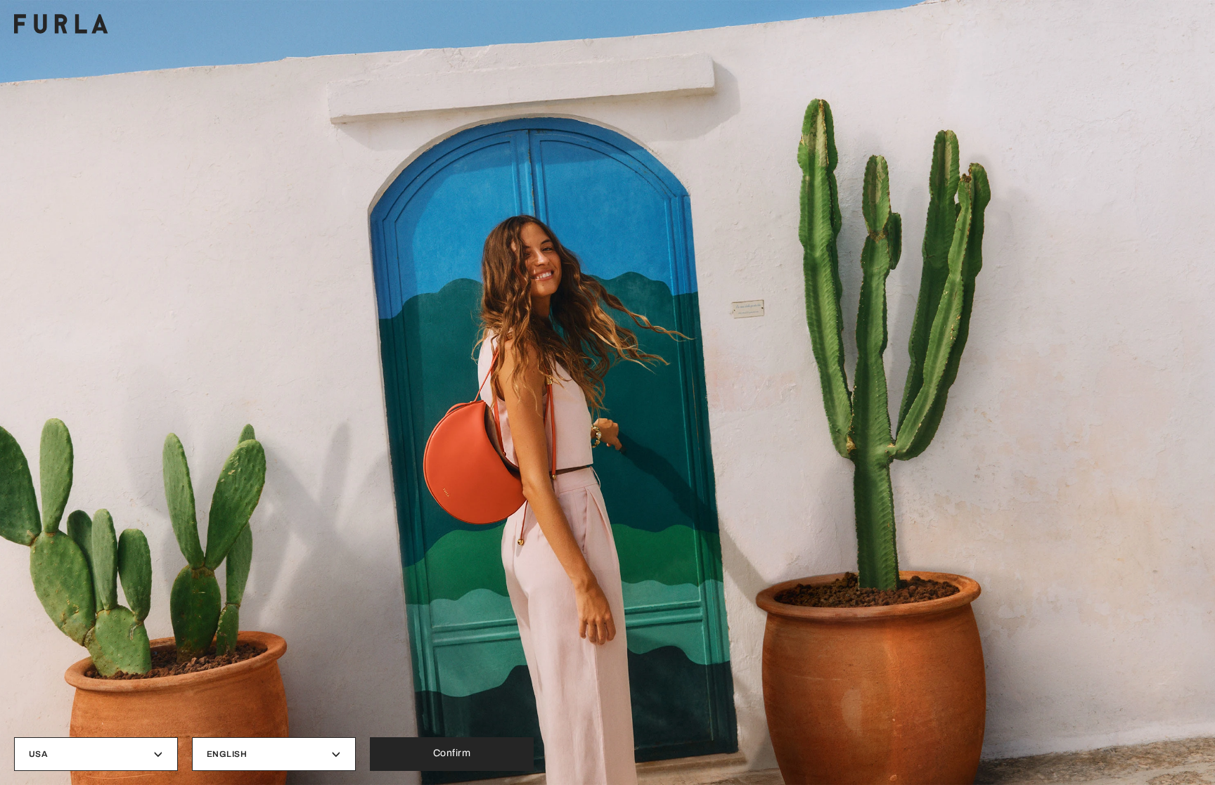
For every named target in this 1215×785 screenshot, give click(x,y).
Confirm (452, 753)
